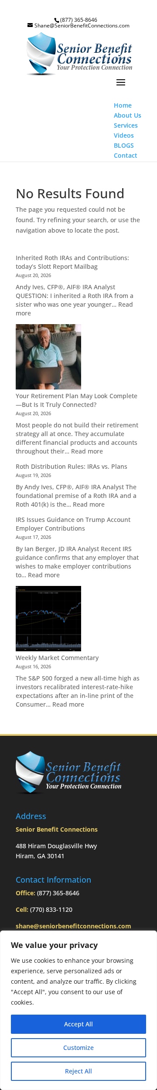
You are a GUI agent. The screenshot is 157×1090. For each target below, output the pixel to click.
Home (123, 105)
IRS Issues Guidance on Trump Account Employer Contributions (73, 523)
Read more (87, 451)
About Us (127, 115)
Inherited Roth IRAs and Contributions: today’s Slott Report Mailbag (72, 262)
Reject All (78, 1071)
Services (126, 125)
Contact (125, 155)
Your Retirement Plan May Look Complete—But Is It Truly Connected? (76, 400)
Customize (78, 1047)
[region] (78, 1010)
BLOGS (124, 145)
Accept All (78, 1024)
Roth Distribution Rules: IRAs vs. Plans (71, 466)
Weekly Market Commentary (57, 657)
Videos (124, 135)
